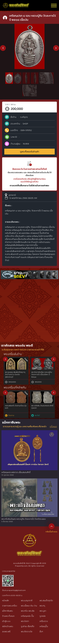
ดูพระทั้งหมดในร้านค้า (29, 151)
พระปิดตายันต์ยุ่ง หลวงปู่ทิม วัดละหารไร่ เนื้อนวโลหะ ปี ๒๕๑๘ (41, 374)
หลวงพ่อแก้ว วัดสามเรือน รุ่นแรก (15, 406)
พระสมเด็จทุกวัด (46, 600)
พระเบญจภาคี (26, 600)
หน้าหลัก (5, 600)
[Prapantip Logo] (29, 536)
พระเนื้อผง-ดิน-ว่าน (29, 605)
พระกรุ (42, 605)
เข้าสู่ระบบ (6, 621)
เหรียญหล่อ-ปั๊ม (27, 616)
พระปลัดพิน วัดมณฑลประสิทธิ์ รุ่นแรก (42, 406)
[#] (8, 576)
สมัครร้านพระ (7, 626)
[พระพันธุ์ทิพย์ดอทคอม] (16, 4)
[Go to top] (51, 526)
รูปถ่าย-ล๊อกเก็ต (27, 626)
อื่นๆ (41, 631)
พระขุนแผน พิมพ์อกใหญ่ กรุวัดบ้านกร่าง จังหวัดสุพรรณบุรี (15, 374)
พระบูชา (43, 610)
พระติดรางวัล (26, 631)
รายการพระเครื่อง (9, 605)
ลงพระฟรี (6, 631)
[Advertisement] (29, 310)
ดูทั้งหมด (53, 426)
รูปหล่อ (43, 616)
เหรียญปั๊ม (44, 626)
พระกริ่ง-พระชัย (27, 610)
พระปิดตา (25, 621)
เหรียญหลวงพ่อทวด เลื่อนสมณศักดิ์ (16, 472)
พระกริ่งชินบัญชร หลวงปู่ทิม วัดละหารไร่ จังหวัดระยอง (23, 519)
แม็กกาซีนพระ (7, 610)
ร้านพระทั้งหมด (8, 616)
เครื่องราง (44, 621)
